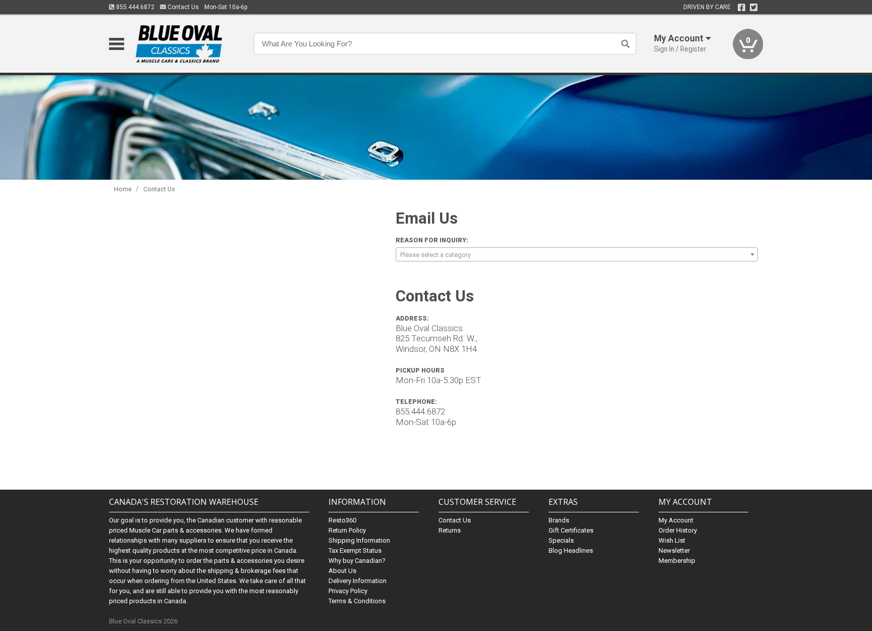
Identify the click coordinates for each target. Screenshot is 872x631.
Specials (561, 540)
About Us (342, 570)
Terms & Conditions (357, 601)
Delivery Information (358, 581)
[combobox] (577, 254)
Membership (677, 560)
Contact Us (182, 7)
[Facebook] (741, 8)
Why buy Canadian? (357, 560)
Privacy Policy (348, 591)
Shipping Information (359, 540)
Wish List (672, 540)
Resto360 (342, 520)
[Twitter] (753, 8)
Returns (450, 530)
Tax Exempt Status (355, 550)
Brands (559, 520)
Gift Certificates (571, 530)
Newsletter (674, 550)
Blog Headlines (571, 550)
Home (123, 189)
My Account (676, 520)
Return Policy (347, 530)
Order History (678, 530)
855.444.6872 (134, 7)
